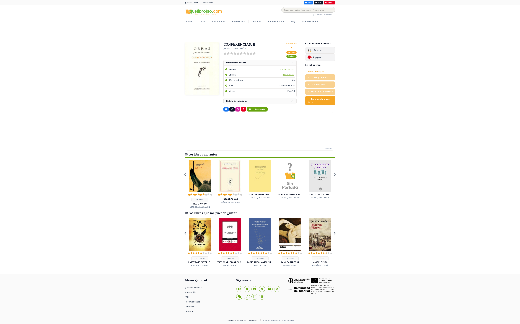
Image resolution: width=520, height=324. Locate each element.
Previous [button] (185, 174)
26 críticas (200, 200)
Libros (202, 21)
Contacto (189, 311)
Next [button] (334, 174)
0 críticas (291, 56)
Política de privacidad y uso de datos (278, 320)
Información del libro (236, 62)
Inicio (189, 21)
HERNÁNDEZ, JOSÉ (320, 265)
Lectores (256, 21)
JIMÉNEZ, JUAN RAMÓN (234, 48)
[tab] (260, 63)
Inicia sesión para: (316, 71)
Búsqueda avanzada (323, 15)
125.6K (331, 2)
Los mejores (218, 21)
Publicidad (189, 306)
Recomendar (260, 109)
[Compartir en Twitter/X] (232, 109)
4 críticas (260, 258)
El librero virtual (310, 21)
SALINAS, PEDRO (290, 265)
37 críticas (200, 258)
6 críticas (320, 258)
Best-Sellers (238, 21)
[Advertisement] (260, 34)
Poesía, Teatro (287, 69)
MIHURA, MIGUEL (230, 265)
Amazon (317, 50)
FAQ (187, 297)
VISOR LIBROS (288, 75)
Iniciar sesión (193, 2)
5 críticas (230, 258)
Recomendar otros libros (319, 100)
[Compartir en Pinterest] (243, 109)
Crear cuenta (207, 2)
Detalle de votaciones (237, 101)
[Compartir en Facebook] (226, 109)
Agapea (317, 57)
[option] (200, 184)
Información (190, 292)
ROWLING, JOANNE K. (200, 265)
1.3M (310, 2)
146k (320, 2)
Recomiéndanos (192, 301)
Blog (293, 21)
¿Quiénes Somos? (193, 287)
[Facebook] (239, 289)
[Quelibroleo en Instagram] (237, 109)
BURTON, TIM (260, 265)
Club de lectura (276, 21)
